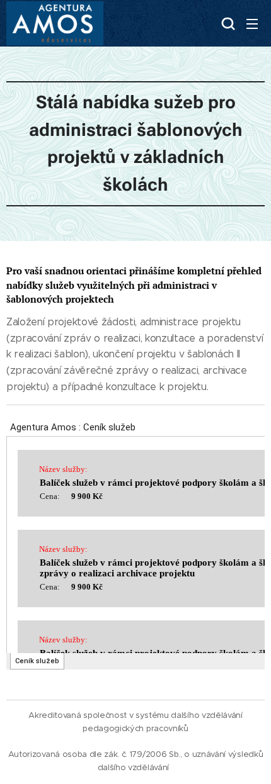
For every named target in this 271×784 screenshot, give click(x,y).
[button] (226, 23)
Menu (252, 23)
